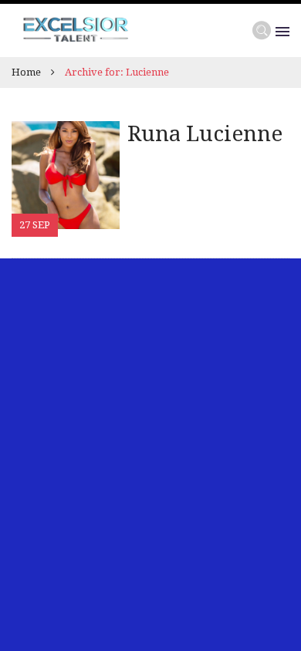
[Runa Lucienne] (66, 174)
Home (26, 72)
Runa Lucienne (204, 134)
